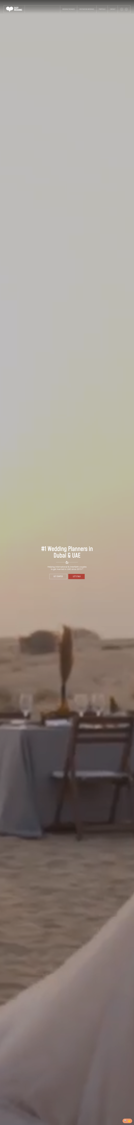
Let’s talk (77, 576)
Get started (58, 576)
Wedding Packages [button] (68, 9)
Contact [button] (112, 9)
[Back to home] (14, 9)
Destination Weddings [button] (86, 9)
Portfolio (102, 9)
